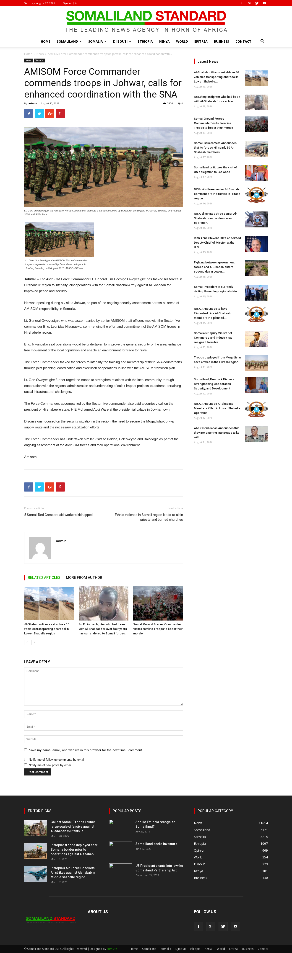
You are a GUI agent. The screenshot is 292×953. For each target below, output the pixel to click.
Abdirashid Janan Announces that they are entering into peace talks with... (216, 432)
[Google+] (249, 3)
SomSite (112, 949)
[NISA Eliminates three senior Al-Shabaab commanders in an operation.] (256, 219)
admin (32, 103)
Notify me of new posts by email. (50, 765)
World (182, 41)
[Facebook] (241, 3)
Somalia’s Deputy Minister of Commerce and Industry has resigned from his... (213, 337)
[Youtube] (264, 3)
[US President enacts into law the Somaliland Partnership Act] (120, 871)
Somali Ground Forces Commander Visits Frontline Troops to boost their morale (158, 629)
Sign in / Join (70, 3)
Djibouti (120, 41)
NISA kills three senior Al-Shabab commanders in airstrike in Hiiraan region (217, 194)
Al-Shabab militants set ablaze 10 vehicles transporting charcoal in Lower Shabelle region (46, 629)
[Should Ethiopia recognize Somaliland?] (120, 828)
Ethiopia (145, 41)
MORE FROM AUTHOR (84, 577)
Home (45, 41)
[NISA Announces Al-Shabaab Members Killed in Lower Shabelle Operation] (256, 409)
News (40, 54)
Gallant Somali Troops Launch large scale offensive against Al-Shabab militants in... (73, 826)
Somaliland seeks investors (156, 844)
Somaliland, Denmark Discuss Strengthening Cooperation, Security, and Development (214, 384)
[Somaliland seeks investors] (120, 850)
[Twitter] (256, 3)
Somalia (95, 41)
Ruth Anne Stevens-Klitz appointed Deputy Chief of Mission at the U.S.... (217, 242)
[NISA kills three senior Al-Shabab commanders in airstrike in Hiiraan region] (256, 195)
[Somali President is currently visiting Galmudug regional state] (256, 293)
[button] (262, 42)
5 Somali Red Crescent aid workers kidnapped (58, 515)
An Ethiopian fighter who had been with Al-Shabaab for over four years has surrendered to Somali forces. (103, 629)
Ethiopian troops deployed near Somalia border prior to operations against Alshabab (74, 849)
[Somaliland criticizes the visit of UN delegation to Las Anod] (256, 173)
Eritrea (201, 41)
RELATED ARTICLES (44, 577)
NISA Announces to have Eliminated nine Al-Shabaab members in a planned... (212, 313)
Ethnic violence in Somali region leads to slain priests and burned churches (149, 517)
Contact (243, 41)
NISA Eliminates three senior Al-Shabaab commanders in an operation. (215, 218)
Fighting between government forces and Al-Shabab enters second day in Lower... (214, 267)
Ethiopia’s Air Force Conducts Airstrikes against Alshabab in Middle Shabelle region (73, 872)
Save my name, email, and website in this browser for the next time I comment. (86, 750)
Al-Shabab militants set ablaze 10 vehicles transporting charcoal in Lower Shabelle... (216, 77)
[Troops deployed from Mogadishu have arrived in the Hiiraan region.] (256, 363)
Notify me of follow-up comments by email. (57, 759)
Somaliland (67, 41)
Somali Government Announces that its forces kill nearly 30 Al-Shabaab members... (215, 147)
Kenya (164, 41)
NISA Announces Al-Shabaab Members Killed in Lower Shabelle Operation (217, 408)
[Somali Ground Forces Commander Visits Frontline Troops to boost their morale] (158, 603)
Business (221, 41)
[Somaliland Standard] (146, 21)
